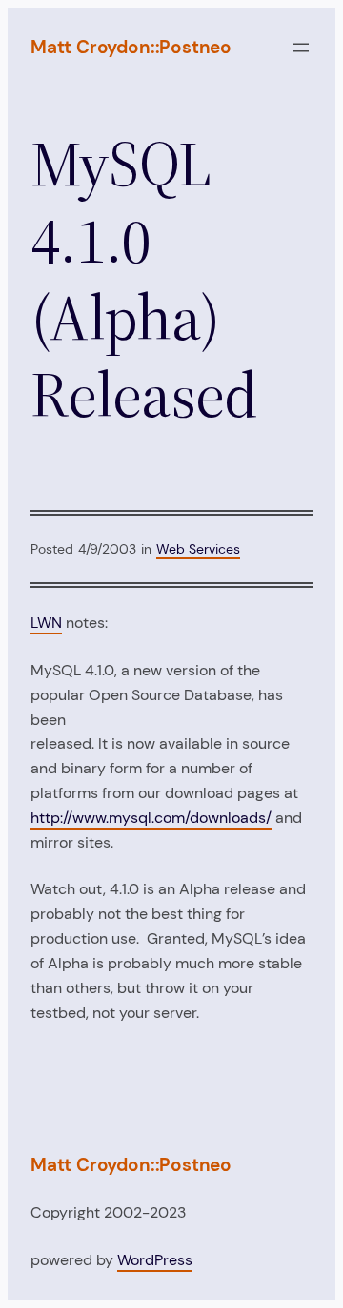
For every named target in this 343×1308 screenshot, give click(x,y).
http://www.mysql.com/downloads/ (151, 818)
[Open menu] (301, 47)
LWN (46, 623)
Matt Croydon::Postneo (131, 47)
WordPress (154, 1260)
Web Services (198, 548)
